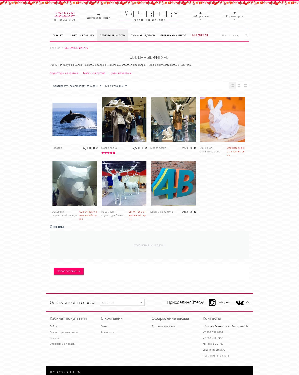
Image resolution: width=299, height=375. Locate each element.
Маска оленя (158, 148)
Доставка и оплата (163, 326)
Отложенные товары (62, 344)
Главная (55, 48)
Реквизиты (108, 332)
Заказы (54, 338)
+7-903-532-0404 (65, 12)
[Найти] (246, 35)
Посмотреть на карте (216, 355)
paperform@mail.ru (214, 349)
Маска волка (109, 148)
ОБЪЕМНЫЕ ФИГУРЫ (112, 35)
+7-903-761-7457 (65, 16)
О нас (104, 326)
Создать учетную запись (65, 332)
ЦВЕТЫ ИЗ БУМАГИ (82, 35)
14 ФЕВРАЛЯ (200, 35)
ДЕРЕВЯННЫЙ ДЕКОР (173, 35)
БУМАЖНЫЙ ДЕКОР (143, 35)
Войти (53, 326)
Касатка (57, 148)
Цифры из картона (162, 211)
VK (247, 302)
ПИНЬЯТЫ (58, 35)
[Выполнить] (141, 302)
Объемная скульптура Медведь (64, 213)
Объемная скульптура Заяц (210, 149)
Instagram (224, 302)
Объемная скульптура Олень (112, 213)
